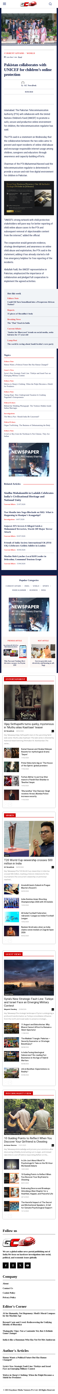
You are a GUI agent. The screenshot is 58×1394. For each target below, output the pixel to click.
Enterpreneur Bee (17, 341)
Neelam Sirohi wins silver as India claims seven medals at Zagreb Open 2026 (37, 930)
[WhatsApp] (42, 99)
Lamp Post (20, 356)
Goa (15, 346)
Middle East (32, 356)
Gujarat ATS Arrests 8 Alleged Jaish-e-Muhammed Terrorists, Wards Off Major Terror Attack (28, 529)
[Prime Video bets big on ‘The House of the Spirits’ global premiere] (11, 767)
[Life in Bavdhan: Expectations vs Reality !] (11, 1073)
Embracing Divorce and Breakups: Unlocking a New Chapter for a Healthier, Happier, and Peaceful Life (37, 1191)
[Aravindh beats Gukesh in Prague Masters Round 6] (11, 889)
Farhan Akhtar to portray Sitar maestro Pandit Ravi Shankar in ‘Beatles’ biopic (35, 779)
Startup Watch (34, 365)
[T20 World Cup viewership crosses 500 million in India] (29, 839)
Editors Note (13, 298)
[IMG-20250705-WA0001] (29, 198)
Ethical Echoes (9, 403)
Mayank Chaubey (10, 1009)
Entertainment (33, 341)
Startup (23, 365)
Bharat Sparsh (34, 334)
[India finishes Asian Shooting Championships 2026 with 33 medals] (11, 903)
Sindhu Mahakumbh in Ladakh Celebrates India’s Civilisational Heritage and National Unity (29, 496)
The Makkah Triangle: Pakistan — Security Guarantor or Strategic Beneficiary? (35, 1041)
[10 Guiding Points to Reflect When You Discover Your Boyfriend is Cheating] (11, 1178)
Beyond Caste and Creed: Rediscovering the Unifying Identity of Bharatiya (27, 1323)
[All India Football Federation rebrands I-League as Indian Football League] (11, 917)
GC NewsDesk (30, 85)
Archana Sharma (10, 1145)
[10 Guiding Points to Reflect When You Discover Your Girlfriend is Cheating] (29, 1117)
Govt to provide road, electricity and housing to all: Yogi (43, 663)
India (10, 351)
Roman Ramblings (32, 360)
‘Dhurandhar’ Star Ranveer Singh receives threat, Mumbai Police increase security (35, 793)
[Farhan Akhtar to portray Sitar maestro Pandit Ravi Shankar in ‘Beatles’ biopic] (11, 781)
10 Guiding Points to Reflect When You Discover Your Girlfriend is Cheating (28, 1140)
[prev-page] (5, 804)
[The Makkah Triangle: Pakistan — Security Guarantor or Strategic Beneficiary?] (11, 1042)
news (43, 356)
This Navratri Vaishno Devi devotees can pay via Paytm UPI (14, 663)
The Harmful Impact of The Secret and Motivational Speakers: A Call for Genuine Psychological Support (36, 1205)
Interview (35, 353)
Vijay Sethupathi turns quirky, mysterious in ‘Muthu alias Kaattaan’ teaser (29, 725)
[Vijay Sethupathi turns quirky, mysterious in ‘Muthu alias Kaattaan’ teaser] (29, 703)
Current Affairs (14, 53)
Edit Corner (36, 339)
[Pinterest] (36, 99)
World (31, 53)
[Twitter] (30, 99)
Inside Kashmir (23, 353)
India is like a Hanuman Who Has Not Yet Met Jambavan (29, 1340)
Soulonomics (33, 363)
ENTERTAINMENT (15, 679)
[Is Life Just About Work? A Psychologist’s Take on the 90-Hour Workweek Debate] (11, 1164)
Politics (16, 358)
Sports (13, 365)
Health (28, 348)
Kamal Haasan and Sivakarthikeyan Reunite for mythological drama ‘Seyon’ (36, 752)
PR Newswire (27, 358)
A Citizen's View (19, 334)
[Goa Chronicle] (29, 4)
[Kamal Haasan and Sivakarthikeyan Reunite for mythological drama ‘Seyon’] (11, 753)
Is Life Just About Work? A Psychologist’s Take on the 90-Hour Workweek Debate (37, 1163)
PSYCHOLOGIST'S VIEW (18, 1093)
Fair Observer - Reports (20, 343)
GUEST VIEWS (13, 954)
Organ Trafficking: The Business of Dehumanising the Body (27, 425)
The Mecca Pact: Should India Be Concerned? (21, 417)
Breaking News (14, 319)
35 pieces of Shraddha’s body (20, 314)
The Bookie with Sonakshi (24, 368)
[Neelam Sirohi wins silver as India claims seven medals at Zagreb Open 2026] (11, 931)
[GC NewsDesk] (29, 82)
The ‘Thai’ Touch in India (18, 323)
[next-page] (10, 804)
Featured (35, 343)
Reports (10, 310)
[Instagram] (13, 1265)
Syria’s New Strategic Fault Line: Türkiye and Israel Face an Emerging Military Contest (28, 1002)
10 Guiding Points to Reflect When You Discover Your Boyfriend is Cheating (36, 1177)
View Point (42, 368)
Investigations (9, 413)
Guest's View (18, 348)
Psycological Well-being (12, 1134)
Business (33, 336)
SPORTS (10, 815)
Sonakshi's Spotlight (17, 363)
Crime (11, 339)
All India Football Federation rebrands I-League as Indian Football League (37, 916)
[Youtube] (28, 1265)
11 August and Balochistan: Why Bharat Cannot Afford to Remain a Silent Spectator (36, 1027)
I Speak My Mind (41, 348)
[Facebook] (24, 99)
